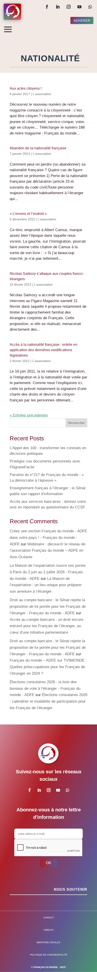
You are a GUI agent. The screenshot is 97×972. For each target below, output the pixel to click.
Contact (48, 917)
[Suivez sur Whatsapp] (90, 6)
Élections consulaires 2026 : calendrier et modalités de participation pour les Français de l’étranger (48, 701)
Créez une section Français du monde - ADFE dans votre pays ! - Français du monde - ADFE (48, 537)
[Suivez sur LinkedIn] (57, 6)
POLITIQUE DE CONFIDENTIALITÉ (48, 955)
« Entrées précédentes (29, 415)
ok (48, 863)
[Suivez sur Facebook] (46, 6)
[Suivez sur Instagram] (68, 6)
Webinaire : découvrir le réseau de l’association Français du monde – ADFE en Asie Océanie (47, 550)
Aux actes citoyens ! (26, 88)
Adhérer (82, 20)
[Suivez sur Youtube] (79, 6)
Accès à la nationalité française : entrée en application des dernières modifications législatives (43, 350)
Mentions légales (48, 942)
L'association (42, 94)
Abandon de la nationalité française (38, 148)
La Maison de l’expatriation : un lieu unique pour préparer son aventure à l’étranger (46, 585)
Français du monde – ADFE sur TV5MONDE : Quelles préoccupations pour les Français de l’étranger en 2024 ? (48, 667)
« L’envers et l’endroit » (28, 214)
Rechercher (76, 423)
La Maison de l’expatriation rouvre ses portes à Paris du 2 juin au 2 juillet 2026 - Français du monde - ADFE (48, 572)
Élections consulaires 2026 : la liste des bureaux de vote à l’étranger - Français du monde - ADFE (45, 688)
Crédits (48, 930)
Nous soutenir (70, 889)
